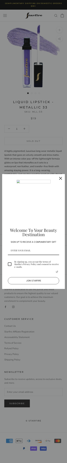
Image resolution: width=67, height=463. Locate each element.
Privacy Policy (30, 264)
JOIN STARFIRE (33, 280)
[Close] (60, 178)
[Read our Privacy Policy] (57, 272)
